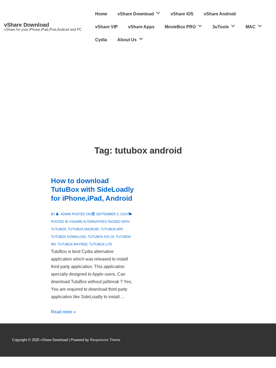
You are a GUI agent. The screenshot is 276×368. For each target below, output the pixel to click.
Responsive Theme (105, 340)
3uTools (220, 27)
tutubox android (83, 229)
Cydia (101, 39)
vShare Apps (141, 27)
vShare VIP (106, 27)
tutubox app (111, 229)
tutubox (58, 229)
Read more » (63, 312)
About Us (127, 39)
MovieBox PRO (180, 27)
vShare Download (26, 25)
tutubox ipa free (72, 244)
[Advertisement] (138, 86)
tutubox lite (100, 244)
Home (101, 14)
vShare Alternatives (88, 222)
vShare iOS (182, 14)
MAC (251, 27)
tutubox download (68, 237)
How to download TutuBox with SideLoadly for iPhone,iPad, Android (92, 189)
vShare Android (220, 14)
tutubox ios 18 (101, 237)
